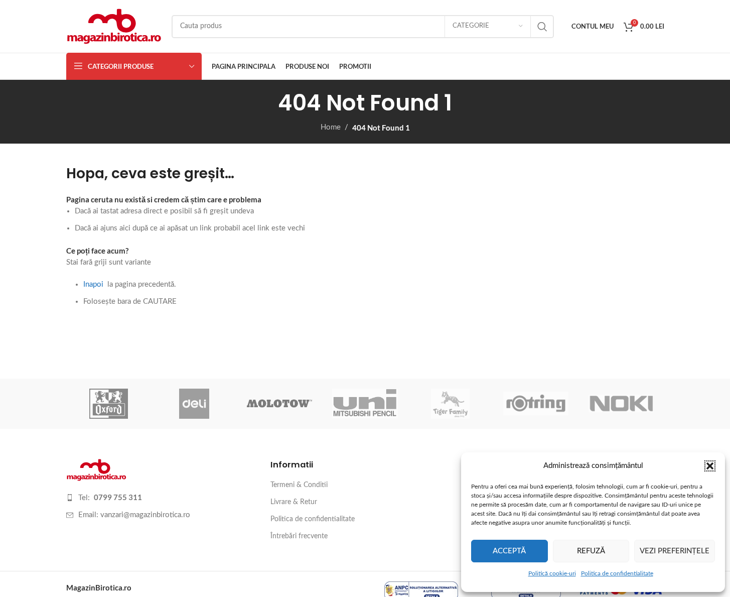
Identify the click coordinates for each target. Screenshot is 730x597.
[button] (710, 466)
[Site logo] (114, 26)
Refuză (591, 551)
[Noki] (621, 404)
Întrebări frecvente (299, 536)
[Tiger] (450, 404)
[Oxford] (109, 404)
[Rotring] (535, 404)
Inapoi (93, 284)
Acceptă (509, 551)
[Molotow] (279, 404)
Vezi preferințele (674, 551)
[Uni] (364, 404)
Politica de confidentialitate (617, 573)
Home (331, 127)
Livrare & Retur (293, 502)
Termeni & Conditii (299, 485)
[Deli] (194, 404)
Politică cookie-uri (552, 573)
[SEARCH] (542, 26)
